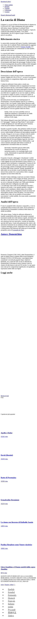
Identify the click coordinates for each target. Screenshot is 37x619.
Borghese (6, 1)
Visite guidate (9, 5)
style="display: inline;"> (8, 584)
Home (2, 15)
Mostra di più (5, 396)
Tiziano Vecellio (26, 47)
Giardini (7, 8)
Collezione (8, 10)
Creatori (7, 12)
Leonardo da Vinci (18, 230)
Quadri (13, 15)
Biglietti (7, 6)
